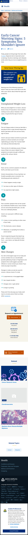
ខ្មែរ (21, 500)
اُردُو (2, 500)
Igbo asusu (4, 493)
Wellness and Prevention (17, 10)
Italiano (23, 489)
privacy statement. (14, 524)
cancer (4, 56)
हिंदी (12, 500)
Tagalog (3, 489)
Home (2, 10)
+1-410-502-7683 (14, 336)
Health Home (7, 10)
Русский (9, 489)
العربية (17, 495)
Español (3, 487)
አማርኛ (8, 487)
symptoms (7, 296)
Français (20, 487)
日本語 (22, 493)
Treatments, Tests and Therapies (10, 466)
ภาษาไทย (21, 497)
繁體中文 (14, 487)
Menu (11, 1)
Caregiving (4, 471)
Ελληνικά (9, 497)
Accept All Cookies (14, 531)
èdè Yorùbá (12, 493)
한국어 (3, 495)
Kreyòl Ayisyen (10, 495)
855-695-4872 (14, 329)
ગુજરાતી (15, 497)
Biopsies (11, 49)
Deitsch (16, 500)
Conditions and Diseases (8, 464)
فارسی (7, 500)
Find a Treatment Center (12, 352)
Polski (2, 497)
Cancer (4, 49)
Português (16, 489)
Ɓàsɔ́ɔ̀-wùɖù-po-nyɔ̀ (13, 491)
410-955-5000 (14, 323)
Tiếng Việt (3, 491)
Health (6, 6)
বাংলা (18, 493)
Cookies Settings (14, 527)
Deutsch (23, 495)
